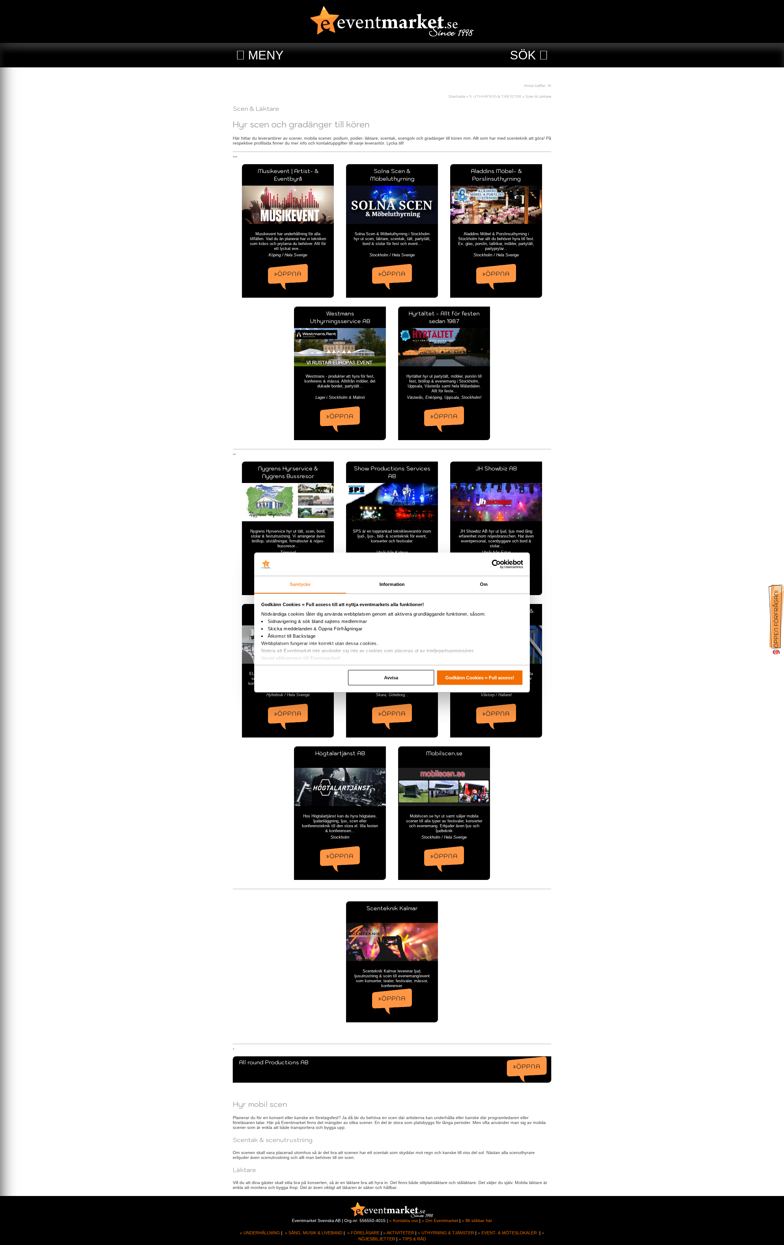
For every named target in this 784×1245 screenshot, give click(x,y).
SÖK (523, 55)
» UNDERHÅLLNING (260, 1232)
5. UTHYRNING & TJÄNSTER (495, 96)
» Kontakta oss (403, 1220)
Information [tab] (392, 584)
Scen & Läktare (538, 96)
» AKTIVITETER (398, 1232)
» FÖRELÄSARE (363, 1232)
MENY (266, 55)
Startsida (456, 96)
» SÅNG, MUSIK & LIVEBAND (313, 1232)
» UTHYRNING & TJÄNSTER (446, 1232)
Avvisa (391, 677)
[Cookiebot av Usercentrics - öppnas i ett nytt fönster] (496, 564)
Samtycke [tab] (300, 584)
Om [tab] (484, 584)
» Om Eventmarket (440, 1220)
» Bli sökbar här (477, 1220)
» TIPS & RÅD (412, 1238)
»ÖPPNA (288, 274)
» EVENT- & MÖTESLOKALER (507, 1232)
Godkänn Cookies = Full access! (479, 677)
